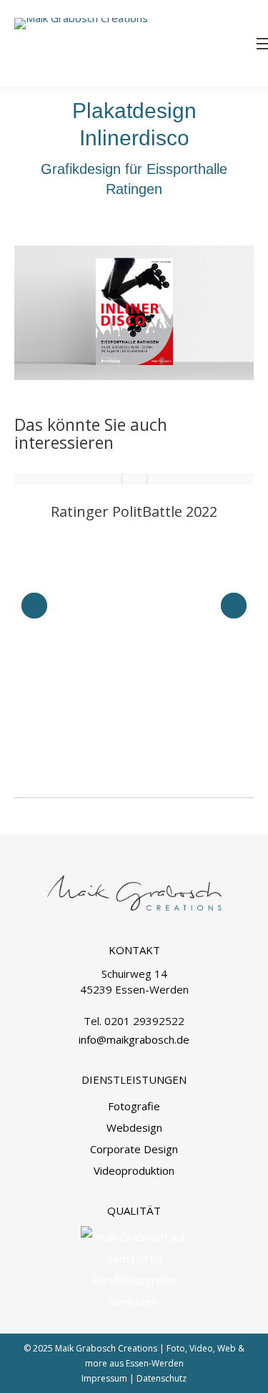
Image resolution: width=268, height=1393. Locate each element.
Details (134, 479)
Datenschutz (162, 1378)
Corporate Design (134, 1149)
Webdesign (134, 1127)
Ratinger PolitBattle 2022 (134, 511)
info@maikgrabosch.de (134, 1039)
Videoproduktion (134, 1170)
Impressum (104, 1378)
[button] (34, 605)
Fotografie (134, 1106)
